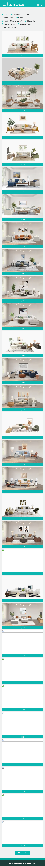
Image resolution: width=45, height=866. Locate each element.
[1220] (22, 642)
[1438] (22, 206)
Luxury (27, 14)
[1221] (22, 669)
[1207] (22, 315)
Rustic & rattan (26, 24)
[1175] (22, 233)
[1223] (22, 723)
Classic (21, 18)
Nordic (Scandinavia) (13, 21)
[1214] (22, 478)
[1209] (22, 369)
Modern (16, 14)
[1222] (22, 696)
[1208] (22, 342)
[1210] (22, 396)
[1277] (22, 124)
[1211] (22, 424)
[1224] (22, 751)
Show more (22, 852)
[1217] (22, 560)
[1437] (22, 178)
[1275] (22, 97)
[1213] (22, 451)
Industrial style (10, 27)
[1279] (22, 151)
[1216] (22, 533)
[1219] (22, 614)
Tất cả (6, 14)
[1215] (22, 505)
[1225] (22, 778)
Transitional (8, 18)
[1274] (22, 69)
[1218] (22, 587)
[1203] (22, 260)
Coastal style (9, 24)
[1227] (22, 805)
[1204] (22, 287)
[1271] (22, 42)
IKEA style (31, 21)
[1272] (22, 832)
